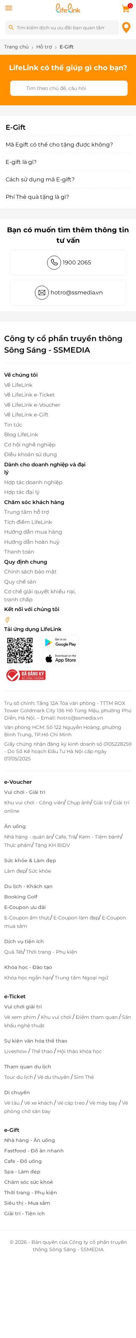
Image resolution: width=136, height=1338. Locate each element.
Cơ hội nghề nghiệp (29, 444)
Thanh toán (19, 551)
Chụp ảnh (78, 802)
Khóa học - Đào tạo (28, 967)
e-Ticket (14, 996)
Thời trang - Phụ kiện (51, 952)
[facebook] (7, 619)
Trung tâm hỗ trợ (26, 512)
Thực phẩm (18, 845)
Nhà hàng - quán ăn (28, 837)
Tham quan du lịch (27, 1066)
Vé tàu (12, 1103)
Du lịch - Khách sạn (28, 886)
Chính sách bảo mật (30, 571)
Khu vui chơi (57, 1017)
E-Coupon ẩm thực (27, 918)
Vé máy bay (104, 1103)
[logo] (68, 7)
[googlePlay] (64, 642)
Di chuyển (17, 1092)
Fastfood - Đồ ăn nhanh (34, 1151)
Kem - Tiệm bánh (100, 837)
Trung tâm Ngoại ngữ (81, 978)
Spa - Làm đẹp (22, 1171)
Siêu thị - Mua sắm (27, 1203)
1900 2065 (77, 262)
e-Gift (11, 1130)
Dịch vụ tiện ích (24, 941)
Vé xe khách (39, 1103)
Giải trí (101, 802)
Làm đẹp (14, 871)
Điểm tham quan (97, 1017)
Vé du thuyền (54, 1077)
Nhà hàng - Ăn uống (29, 1140)
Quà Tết (13, 952)
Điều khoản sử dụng (30, 454)
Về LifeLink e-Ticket (29, 394)
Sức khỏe (40, 871)
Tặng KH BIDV (52, 845)
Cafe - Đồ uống (23, 1161)
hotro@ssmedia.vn (77, 292)
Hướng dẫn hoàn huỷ (31, 542)
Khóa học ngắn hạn (28, 978)
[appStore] (64, 659)
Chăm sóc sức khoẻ (28, 1182)
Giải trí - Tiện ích (24, 1213)
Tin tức (13, 424)
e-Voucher (18, 782)
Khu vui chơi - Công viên (34, 802)
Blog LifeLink (21, 434)
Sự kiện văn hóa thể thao (35, 1041)
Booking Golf (20, 897)
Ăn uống (15, 826)
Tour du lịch (19, 1077)
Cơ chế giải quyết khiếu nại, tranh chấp (40, 595)
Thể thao (42, 1051)
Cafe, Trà (65, 837)
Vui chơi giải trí (23, 1007)
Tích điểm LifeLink (28, 522)
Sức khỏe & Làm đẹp (30, 860)
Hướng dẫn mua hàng (33, 531)
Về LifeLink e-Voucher (32, 404)
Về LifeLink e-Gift (26, 414)
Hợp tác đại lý (21, 492)
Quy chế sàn (20, 581)
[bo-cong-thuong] (25, 674)
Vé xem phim (21, 1017)
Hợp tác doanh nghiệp (33, 482)
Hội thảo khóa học (79, 1051)
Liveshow (16, 1051)
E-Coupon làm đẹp (76, 918)
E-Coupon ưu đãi (25, 907)
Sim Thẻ (84, 1077)
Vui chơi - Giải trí (24, 792)
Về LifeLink (18, 385)
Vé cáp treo (71, 1103)
